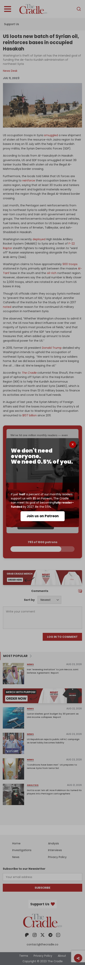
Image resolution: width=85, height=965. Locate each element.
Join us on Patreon (42, 516)
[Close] (72, 444)
